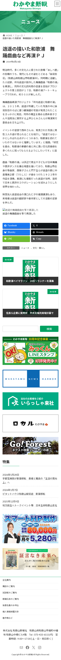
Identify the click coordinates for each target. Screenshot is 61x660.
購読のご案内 (9, 586)
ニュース (25, 248)
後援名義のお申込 (11, 605)
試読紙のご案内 (10, 592)
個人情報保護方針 (11, 611)
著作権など (8, 618)
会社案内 (7, 580)
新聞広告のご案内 (11, 599)
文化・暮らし (39, 248)
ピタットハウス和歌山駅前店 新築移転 (24, 493)
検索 (49, 329)
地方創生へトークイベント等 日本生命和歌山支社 (30, 505)
